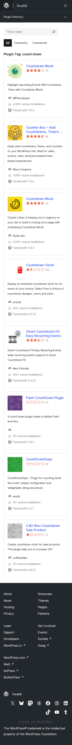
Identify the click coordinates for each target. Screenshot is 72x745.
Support (9, 632)
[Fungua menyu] (66, 5)
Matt (9, 664)
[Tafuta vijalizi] (53, 31)
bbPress (11, 671)
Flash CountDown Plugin (45, 398)
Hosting (9, 607)
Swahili (17, 694)
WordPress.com (16, 657)
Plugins (42, 607)
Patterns (43, 613)
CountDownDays (39, 459)
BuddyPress (14, 677)
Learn (7, 626)
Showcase (45, 594)
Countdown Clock (40, 265)
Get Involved (47, 626)
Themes (43, 600)
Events (42, 632)
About (8, 594)
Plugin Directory (13, 16)
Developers (11, 639)
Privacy (9, 613)
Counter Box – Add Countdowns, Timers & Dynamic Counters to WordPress (44, 129)
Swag (43, 645)
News (7, 600)
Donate (45, 639)
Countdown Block (40, 66)
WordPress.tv (15, 645)
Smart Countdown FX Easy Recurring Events (43, 334)
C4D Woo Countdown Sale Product (43, 528)
